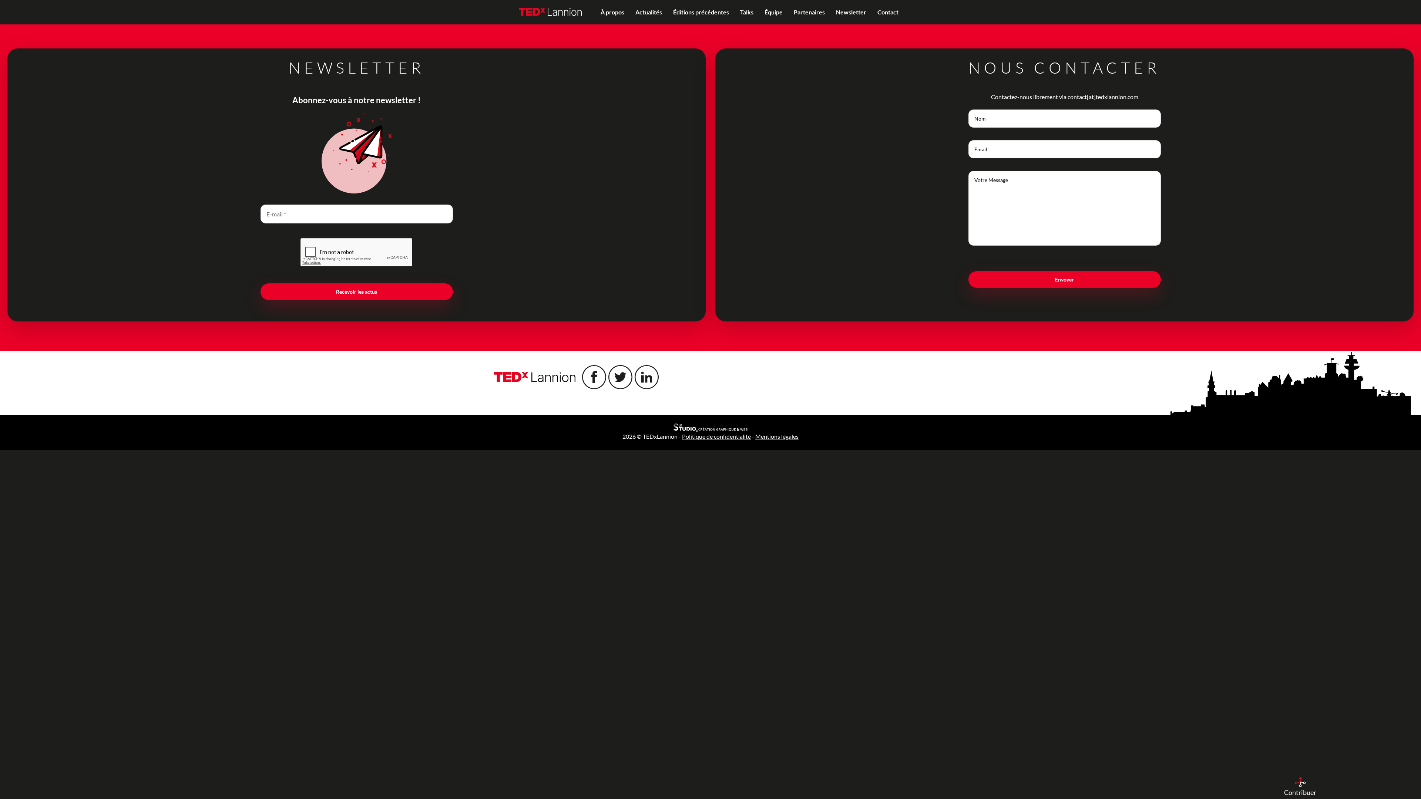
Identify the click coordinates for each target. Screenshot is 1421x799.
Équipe (774, 12)
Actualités (648, 12)
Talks (746, 12)
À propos (612, 12)
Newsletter (851, 12)
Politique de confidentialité (716, 436)
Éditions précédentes (701, 12)
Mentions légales (777, 436)
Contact (887, 12)
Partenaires (809, 12)
